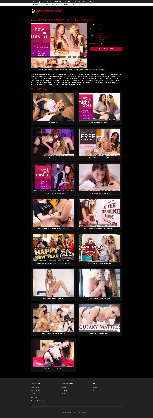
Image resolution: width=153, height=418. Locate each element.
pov (66, 69)
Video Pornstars (35, 394)
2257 (90, 412)
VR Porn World (48, 11)
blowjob (41, 69)
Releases (35, 4)
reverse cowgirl (73, 69)
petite (62, 69)
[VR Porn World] (33, 1)
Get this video (106, 49)
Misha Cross (102, 27)
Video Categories (35, 390)
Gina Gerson (102, 25)
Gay (73, 4)
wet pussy (101, 69)
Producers (65, 4)
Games (64, 387)
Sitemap (95, 390)
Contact (95, 387)
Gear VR (101, 35)
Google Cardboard (104, 37)
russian (81, 69)
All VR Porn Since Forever (37, 400)
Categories (44, 4)
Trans (79, 4)
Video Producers (35, 397)
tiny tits (95, 69)
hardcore (56, 69)
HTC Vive (101, 39)
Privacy (82, 412)
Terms (86, 412)
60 (99, 31)
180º (100, 33)
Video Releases (35, 387)
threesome (88, 69)
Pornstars (55, 4)
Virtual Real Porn (103, 29)
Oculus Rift (102, 41)
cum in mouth (48, 69)
